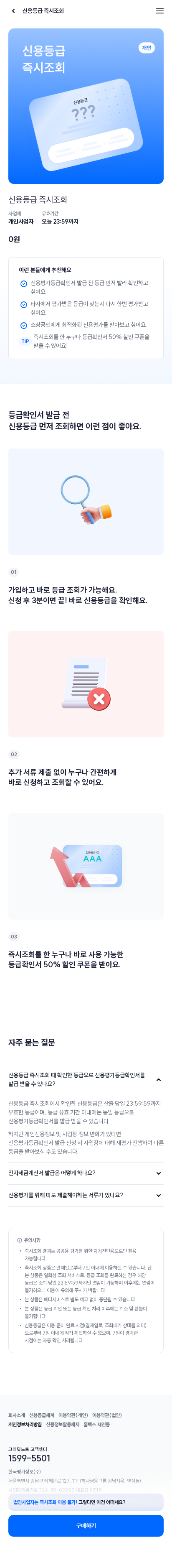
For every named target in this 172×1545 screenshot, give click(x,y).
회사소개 (16, 1415)
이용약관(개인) (73, 1415)
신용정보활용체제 (62, 1424)
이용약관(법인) (107, 1415)
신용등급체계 (41, 1415)
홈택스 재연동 (96, 1424)
